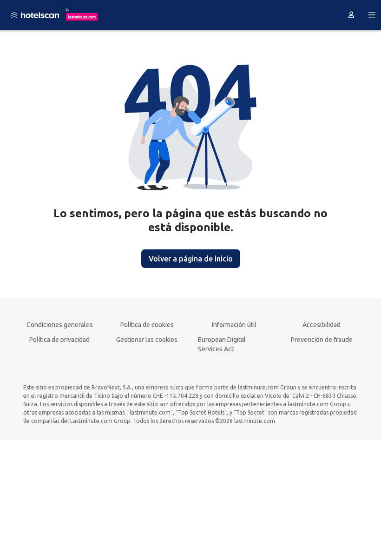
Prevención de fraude (322, 339)
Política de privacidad (59, 339)
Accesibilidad (321, 324)
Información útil (234, 324)
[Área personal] (351, 15)
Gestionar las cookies (146, 339)
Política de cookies (147, 324)
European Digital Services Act (222, 344)
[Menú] (371, 15)
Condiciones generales (59, 324)
